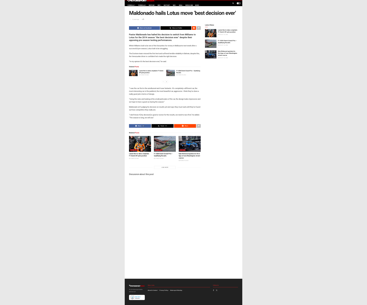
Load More (164, 167)
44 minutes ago (184, 160)
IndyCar (151, 5)
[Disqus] (165, 201)
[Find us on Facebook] (213, 290)
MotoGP (167, 5)
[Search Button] (233, 3)
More (197, 5)
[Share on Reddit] (194, 28)
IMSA (180, 5)
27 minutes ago (181, 75)
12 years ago (135, 19)
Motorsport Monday (176, 290)
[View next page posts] (166, 81)
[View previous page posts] (163, 81)
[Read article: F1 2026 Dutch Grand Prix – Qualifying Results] (170, 73)
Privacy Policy (163, 290)
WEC (174, 5)
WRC (159, 5)
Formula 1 (131, 5)
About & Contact (152, 290)
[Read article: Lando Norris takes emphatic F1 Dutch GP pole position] (133, 73)
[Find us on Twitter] (217, 290)
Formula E (142, 5)
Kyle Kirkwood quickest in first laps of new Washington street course (189, 156)
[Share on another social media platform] (198, 28)
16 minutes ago (144, 75)
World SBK (189, 5)
